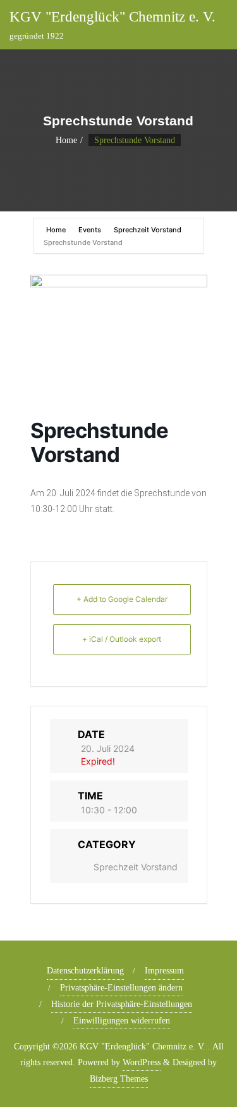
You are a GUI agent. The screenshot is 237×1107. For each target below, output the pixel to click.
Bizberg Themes (119, 1079)
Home (66, 140)
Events (89, 229)
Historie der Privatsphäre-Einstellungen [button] (121, 1004)
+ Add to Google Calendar (121, 599)
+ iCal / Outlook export (121, 639)
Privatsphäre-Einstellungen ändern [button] (121, 987)
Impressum (164, 970)
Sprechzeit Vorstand (147, 229)
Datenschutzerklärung (85, 970)
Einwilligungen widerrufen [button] (121, 1020)
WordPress (142, 1062)
